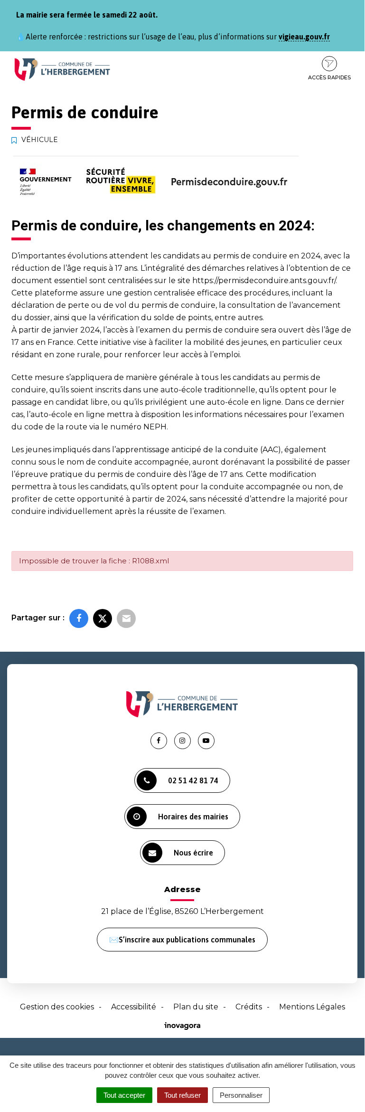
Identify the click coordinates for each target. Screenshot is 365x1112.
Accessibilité (133, 1006)
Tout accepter (124, 1095)
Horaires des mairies (193, 816)
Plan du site (195, 1006)
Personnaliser (241, 1095)
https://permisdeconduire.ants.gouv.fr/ (264, 280)
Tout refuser (182, 1095)
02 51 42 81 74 (193, 780)
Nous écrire (193, 852)
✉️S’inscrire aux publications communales (182, 939)
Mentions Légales (312, 1006)
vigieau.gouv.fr (304, 36)
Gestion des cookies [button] (57, 1006)
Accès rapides (329, 77)
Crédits (248, 1006)
